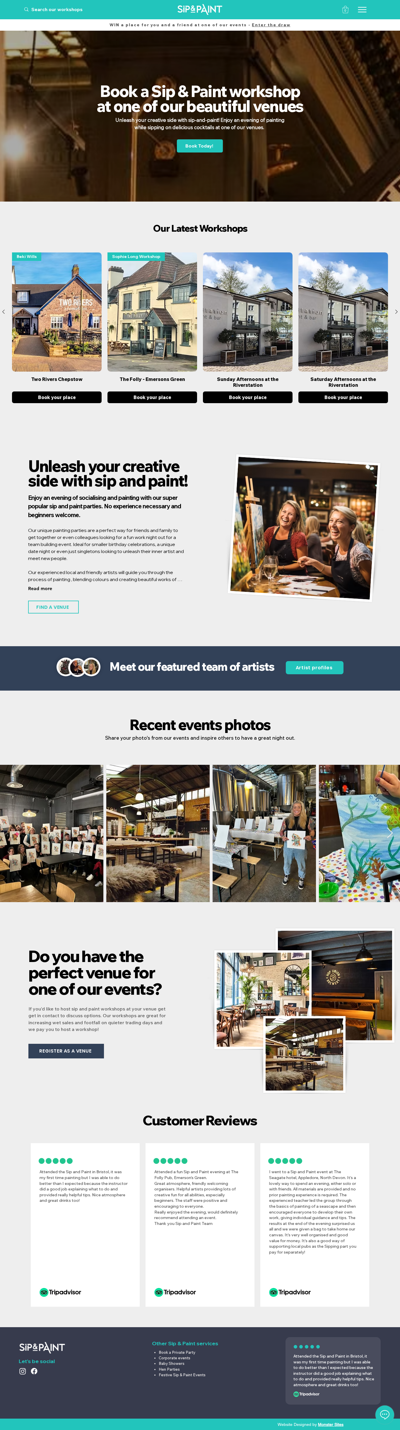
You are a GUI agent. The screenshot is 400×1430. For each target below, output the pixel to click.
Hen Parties (169, 1369)
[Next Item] (390, 833)
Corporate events (174, 1358)
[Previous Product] (3, 311)
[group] (200, 327)
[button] (345, 9)
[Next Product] (396, 311)
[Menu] (362, 9)
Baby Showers (171, 1363)
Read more (40, 588)
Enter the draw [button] (271, 24)
